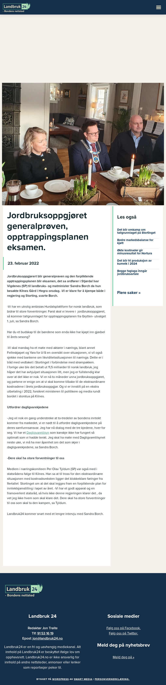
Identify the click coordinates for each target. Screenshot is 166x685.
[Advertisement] (83, 50)
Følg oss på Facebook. (123, 628)
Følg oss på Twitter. (123, 633)
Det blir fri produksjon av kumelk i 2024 (134, 262)
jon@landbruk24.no (48, 638)
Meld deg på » (123, 657)
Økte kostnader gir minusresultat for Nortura (134, 251)
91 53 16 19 (45, 633)
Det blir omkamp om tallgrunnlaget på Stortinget (136, 231)
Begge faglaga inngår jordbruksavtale (132, 272)
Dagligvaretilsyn (38, 433)
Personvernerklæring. (112, 679)
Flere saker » (129, 292)
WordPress (60, 679)
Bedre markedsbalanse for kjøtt (135, 241)
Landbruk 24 (22, 7)
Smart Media (83, 679)
